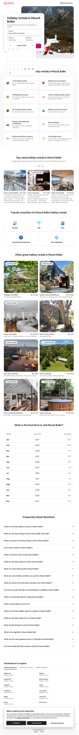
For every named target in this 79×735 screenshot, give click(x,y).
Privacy (36, 732)
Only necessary (37, 723)
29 (29, 69)
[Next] (42, 166)
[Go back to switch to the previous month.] (10, 45)
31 (10, 73)
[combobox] (24, 33)
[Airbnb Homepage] (9, 3)
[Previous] (35, 166)
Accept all (16, 723)
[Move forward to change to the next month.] (32, 45)
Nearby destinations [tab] (10, 667)
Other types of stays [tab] (26, 667)
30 (33, 69)
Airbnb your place (66, 3)
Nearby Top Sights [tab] (42, 667)
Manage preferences (57, 723)
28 (25, 69)
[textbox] (16, 40)
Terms (42, 732)
